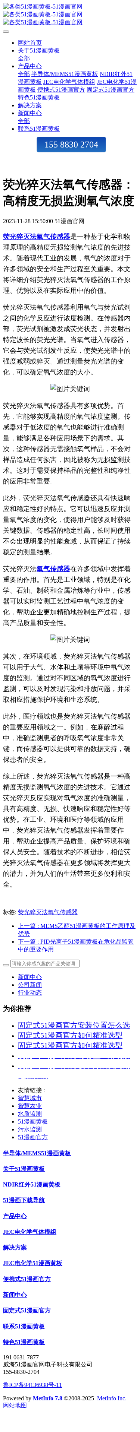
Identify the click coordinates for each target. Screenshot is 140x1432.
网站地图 (15, 1405)
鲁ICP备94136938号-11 (32, 1385)
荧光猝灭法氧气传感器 (48, 912)
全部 (24, 58)
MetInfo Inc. (112, 1398)
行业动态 (30, 992)
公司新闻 (30, 985)
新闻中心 (30, 977)
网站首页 (30, 42)
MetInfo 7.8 (47, 1398)
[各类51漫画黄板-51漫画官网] (70, 14)
